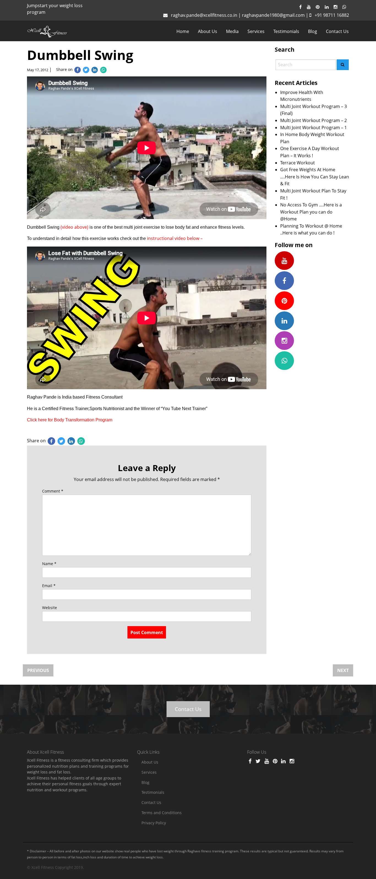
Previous (38, 670)
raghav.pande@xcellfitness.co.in (204, 15)
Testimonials (286, 31)
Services (256, 31)
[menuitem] (183, 31)
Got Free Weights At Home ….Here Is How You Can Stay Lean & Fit (314, 177)
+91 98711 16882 (332, 15)
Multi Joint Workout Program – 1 (313, 128)
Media (232, 31)
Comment (52, 491)
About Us (207, 31)
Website (49, 607)
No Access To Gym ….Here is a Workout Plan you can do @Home (311, 212)
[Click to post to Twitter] (86, 69)
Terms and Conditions (161, 812)
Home (182, 31)
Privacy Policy (153, 822)
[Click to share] (77, 69)
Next (343, 670)
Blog (312, 31)
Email (49, 585)
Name (49, 563)
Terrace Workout (297, 163)
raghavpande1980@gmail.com (273, 15)
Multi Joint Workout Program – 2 (313, 120)
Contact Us (337, 31)
